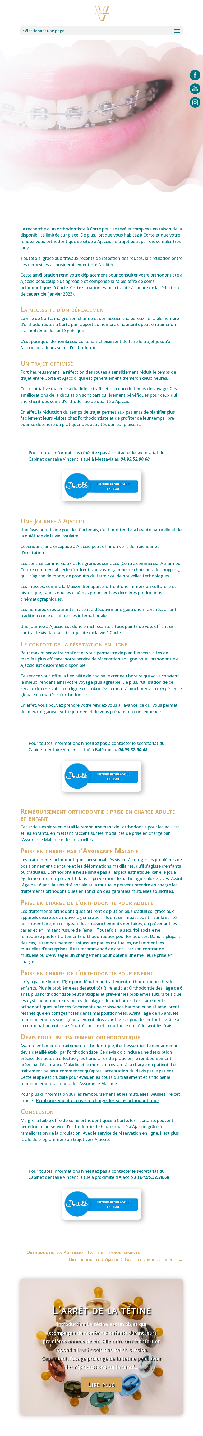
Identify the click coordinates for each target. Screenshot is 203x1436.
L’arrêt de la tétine (101, 1309)
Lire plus (101, 1384)
